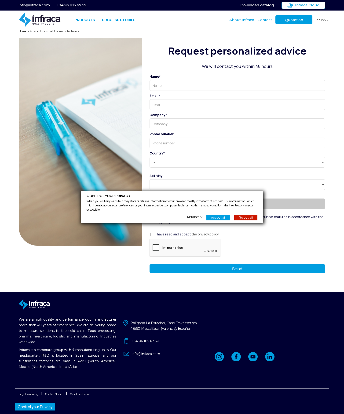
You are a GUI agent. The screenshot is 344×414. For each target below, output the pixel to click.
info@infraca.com (34, 5)
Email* (155, 95)
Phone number (162, 134)
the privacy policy (205, 234)
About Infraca (241, 20)
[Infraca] (40, 20)
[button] (322, 20)
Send (237, 268)
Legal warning (28, 394)
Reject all (246, 217)
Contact (265, 20)
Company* (158, 115)
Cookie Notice (54, 394)
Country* (157, 153)
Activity (156, 175)
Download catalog (257, 5)
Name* (155, 76)
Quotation (294, 20)
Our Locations (79, 394)
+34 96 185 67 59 (72, 5)
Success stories (118, 19)
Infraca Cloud (307, 5)
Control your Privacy (35, 406)
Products (85, 19)
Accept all (218, 217)
